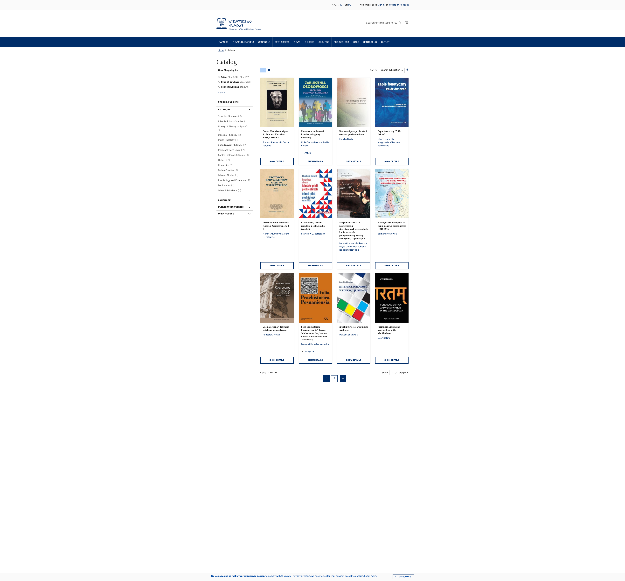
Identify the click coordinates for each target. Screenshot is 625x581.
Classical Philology (230, 135)
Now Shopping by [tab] (228, 70)
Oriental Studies (228, 175)
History (224, 160)
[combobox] (384, 22)
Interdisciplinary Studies (233, 121)
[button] (346, 5)
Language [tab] (224, 200)
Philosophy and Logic (232, 150)
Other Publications (230, 190)
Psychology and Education (234, 180)
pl (349, 4)
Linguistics (226, 165)
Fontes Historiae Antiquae (234, 155)
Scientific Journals (230, 116)
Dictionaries (226, 185)
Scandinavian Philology (233, 145)
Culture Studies (228, 170)
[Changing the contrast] (341, 4)
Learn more (370, 576)
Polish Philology (228, 140)
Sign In (381, 4)
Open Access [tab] (226, 213)
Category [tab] (224, 109)
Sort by (373, 70)
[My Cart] (407, 22)
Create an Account (399, 4)
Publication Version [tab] (231, 207)
